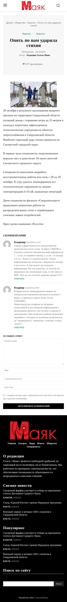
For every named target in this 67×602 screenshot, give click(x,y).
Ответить (19, 279)
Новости (40, 34)
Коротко (31, 22)
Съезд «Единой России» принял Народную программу (32, 502)
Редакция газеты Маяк (38, 55)
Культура (7, 498)
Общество (20, 22)
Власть (6, 507)
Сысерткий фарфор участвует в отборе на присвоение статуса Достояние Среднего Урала (32, 492)
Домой (9, 22)
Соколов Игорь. (41, 597)
